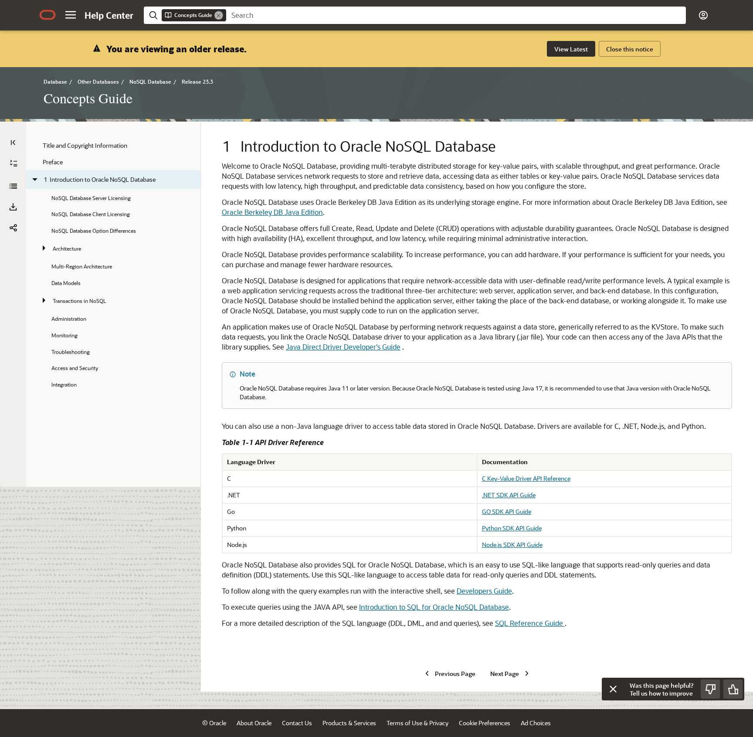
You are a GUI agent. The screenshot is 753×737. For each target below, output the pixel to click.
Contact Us (297, 723)
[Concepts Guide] (13, 186)
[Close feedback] (613, 689)
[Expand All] (13, 163)
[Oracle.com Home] (47, 15)
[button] (70, 14)
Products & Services (349, 723)
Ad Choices (536, 723)
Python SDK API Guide (512, 528)
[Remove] (219, 15)
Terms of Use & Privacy (417, 723)
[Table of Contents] (13, 142)
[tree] (113, 264)
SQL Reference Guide (530, 623)
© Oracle (214, 723)
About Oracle (254, 723)
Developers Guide (484, 590)
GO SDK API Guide (506, 511)
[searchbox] (456, 15)
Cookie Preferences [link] (484, 723)
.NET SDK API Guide (509, 495)
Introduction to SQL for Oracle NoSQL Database (434, 606)
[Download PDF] (13, 207)
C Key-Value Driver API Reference (526, 478)
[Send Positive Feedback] (733, 689)
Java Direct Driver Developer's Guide (343, 346)
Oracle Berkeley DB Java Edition (272, 212)
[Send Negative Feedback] (710, 689)
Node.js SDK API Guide (512, 544)
